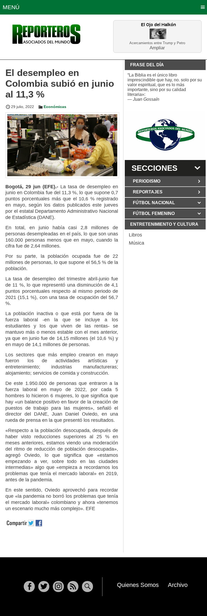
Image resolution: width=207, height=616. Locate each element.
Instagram (58, 586)
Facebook (29, 586)
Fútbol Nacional (154, 202)
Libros (135, 235)
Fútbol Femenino (154, 213)
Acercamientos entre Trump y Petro (157, 43)
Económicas (55, 107)
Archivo (178, 585)
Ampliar (157, 47)
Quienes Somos (138, 585)
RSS (72, 586)
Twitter (43, 586)
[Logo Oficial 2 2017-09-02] (165, 134)
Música (136, 243)
